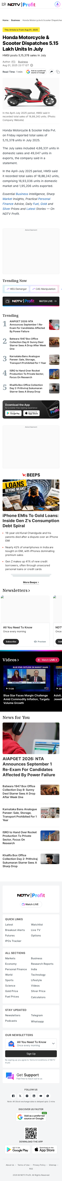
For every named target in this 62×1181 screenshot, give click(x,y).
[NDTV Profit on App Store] (44, 1149)
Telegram (37, 1015)
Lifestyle (36, 980)
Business (23, 61)
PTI (13, 61)
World (8, 974)
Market (7, 199)
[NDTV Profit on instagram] (27, 1096)
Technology (38, 974)
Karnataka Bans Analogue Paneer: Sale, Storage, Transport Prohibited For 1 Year (20, 814)
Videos (35, 985)
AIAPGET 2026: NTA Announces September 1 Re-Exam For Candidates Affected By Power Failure (29, 766)
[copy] (57, 71)
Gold (43, 204)
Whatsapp (37, 1021)
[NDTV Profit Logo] (31, 894)
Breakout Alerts (15, 930)
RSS (31, 1169)
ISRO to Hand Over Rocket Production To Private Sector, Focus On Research (20, 837)
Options (36, 935)
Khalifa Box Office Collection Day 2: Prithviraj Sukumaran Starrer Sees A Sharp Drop (20, 861)
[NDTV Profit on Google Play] (17, 1149)
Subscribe (11, 641)
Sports (9, 980)
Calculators (38, 997)
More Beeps (30, 582)
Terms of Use (23, 1165)
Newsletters (12, 1015)
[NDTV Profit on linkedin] (34, 1096)
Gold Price (11, 991)
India (34, 969)
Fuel (36, 204)
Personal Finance (16, 969)
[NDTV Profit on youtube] (41, 1096)
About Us (10, 1165)
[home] (21, 3)
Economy (11, 963)
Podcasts (11, 1020)
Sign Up (31, 1053)
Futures (10, 935)
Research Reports (42, 963)
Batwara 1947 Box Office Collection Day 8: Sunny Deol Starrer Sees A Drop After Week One (19, 791)
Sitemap (52, 1165)
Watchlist (37, 924)
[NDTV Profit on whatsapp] (48, 1096)
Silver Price (38, 991)
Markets (10, 958)
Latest (31, 208)
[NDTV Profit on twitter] (20, 1096)
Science (10, 985)
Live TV (35, 930)
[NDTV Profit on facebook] (13, 1096)
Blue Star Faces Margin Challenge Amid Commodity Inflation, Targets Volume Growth (26, 699)
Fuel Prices (12, 996)
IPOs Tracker (13, 941)
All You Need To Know (17, 627)
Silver (6, 208)
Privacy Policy (39, 1165)
